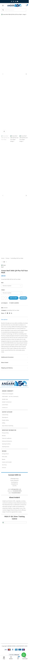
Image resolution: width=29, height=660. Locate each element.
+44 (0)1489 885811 (16, 493)
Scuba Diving (5, 415)
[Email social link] (7, 313)
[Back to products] (4, 262)
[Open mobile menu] (2, 5)
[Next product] (6, 262)
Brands (3, 459)
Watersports (5, 417)
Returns (4, 436)
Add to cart (13, 298)
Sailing (3, 423)
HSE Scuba (4, 457)
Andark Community (7, 391)
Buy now (23, 298)
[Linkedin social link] (11, 313)
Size (2, 283)
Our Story (4, 465)
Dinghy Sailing (5, 420)
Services (4, 468)
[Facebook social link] (11, 1)
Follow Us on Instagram (7, 394)
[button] (2, 74)
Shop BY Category (7, 412)
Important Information (9, 430)
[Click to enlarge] (4, 131)
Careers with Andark (7, 462)
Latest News (5, 405)
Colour (3, 290)
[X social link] (13, 1)
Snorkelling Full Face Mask (17, 258)
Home (2, 258)
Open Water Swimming (7, 426)
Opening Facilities (6, 444)
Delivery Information (7, 441)
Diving (7, 258)
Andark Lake (5, 399)
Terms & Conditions (6, 438)
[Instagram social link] (15, 1)
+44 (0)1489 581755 (17, 491)
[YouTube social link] (17, 1)
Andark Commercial (6, 402)
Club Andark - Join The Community (10, 397)
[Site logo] (14, 5)
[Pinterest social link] (9, 313)
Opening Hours (5, 447)
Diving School (5, 454)
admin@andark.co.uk (16, 489)
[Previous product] (2, 262)
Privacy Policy (5, 433)
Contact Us (4, 408)
